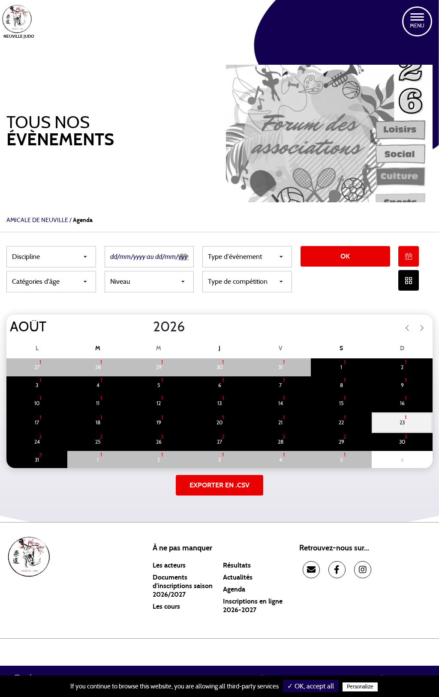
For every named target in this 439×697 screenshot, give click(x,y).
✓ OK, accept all (310, 686)
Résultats (237, 565)
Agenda (234, 589)
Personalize (360, 687)
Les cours (166, 606)
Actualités (238, 577)
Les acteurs (169, 565)
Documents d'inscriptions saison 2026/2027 (183, 586)
